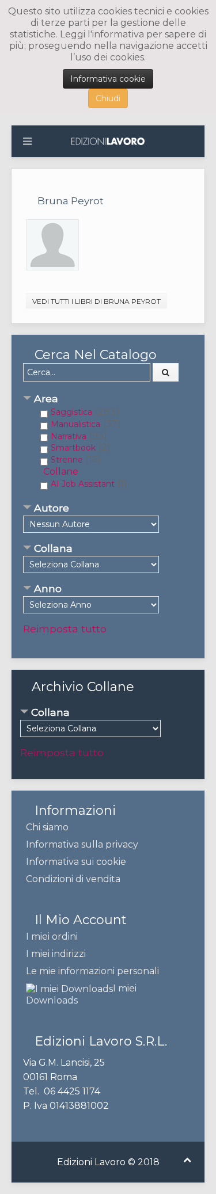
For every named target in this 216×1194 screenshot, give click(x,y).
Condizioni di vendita (73, 878)
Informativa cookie (108, 79)
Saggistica (71, 412)
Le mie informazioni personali (92, 971)
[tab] (108, 399)
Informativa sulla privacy (82, 844)
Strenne (67, 460)
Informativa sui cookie (76, 861)
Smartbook (73, 447)
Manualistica (75, 424)
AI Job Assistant (83, 484)
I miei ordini (52, 936)
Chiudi (108, 98)
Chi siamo (47, 827)
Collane (60, 471)
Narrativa (68, 436)
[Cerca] (166, 372)
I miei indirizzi (56, 953)
